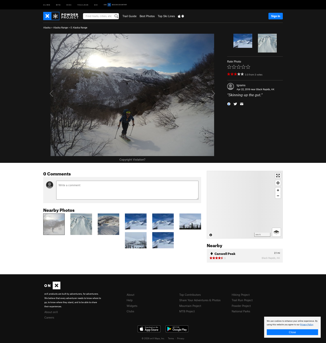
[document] (292, 327)
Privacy (180, 338)
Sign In (275, 16)
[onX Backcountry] (115, 5)
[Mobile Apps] (181, 16)
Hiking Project (241, 294)
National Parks (241, 311)
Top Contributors (190, 294)
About (130, 294)
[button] (229, 103)
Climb (46, 4)
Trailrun (82, 4)
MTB (58, 4)
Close (292, 332)
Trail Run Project (242, 300)
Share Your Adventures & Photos (200, 300)
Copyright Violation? (132, 159)
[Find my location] (278, 183)
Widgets (132, 305)
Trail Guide (129, 16)
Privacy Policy (306, 324)
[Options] (276, 232)
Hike (69, 4)
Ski (96, 4)
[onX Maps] (52, 288)
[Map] (245, 204)
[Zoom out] (278, 195)
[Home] (62, 16)
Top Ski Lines (166, 16)
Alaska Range (60, 27)
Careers (49, 317)
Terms (171, 338)
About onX (51, 312)
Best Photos (147, 16)
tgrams (241, 85)
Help (130, 300)
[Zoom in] (278, 190)
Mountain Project (190, 305)
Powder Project (241, 305)
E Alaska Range (79, 27)
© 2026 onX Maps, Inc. (153, 338)
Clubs (130, 311)
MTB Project (187, 311)
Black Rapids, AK (265, 89)
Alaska (47, 27)
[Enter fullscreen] (278, 175)
